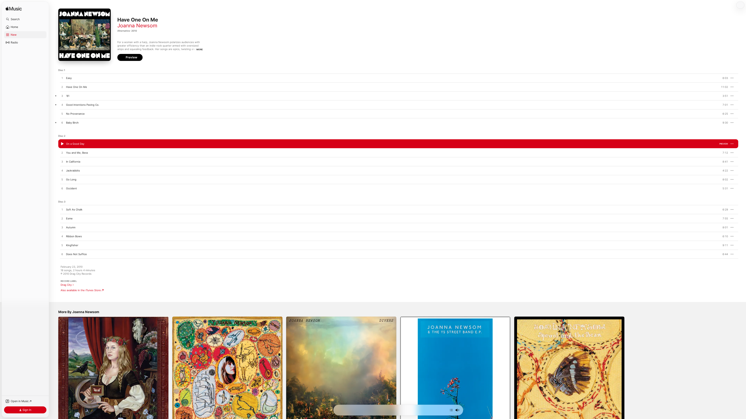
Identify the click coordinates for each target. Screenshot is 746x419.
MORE (199, 49)
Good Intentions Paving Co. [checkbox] (82, 104)
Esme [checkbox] (69, 218)
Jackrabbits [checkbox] (73, 170)
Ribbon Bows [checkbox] (74, 236)
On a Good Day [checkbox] (75, 143)
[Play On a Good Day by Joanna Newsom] (62, 144)
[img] (14, 9)
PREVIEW (723, 78)
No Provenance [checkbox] (75, 113)
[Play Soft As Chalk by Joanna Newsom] (62, 209)
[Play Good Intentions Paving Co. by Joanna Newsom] (62, 105)
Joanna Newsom (137, 26)
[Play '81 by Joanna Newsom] (62, 96)
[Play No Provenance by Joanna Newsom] (62, 114)
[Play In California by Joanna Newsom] (62, 162)
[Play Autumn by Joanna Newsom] (62, 227)
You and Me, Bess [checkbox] (77, 152)
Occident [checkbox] (71, 188)
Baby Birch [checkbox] (72, 122)
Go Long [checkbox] (71, 179)
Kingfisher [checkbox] (72, 245)
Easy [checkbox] (69, 78)
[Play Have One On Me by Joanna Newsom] (62, 87)
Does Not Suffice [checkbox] (76, 254)
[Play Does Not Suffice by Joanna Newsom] (62, 254)
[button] (25, 19)
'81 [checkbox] (67, 95)
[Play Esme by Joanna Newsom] (62, 218)
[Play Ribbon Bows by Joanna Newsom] (62, 236)
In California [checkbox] (73, 161)
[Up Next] (451, 410)
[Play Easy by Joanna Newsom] (62, 78)
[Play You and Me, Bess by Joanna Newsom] (62, 153)
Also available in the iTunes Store (81, 290)
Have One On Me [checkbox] (76, 86)
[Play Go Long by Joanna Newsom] (62, 179)
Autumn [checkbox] (71, 227)
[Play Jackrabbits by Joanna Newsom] (62, 170)
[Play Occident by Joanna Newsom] (62, 188)
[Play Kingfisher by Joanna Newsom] (62, 245)
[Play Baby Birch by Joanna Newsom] (62, 123)
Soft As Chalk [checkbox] (74, 209)
